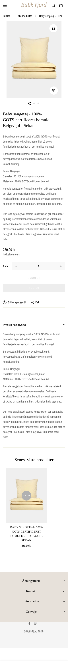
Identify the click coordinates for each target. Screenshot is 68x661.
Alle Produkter (25, 16)
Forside (6, 16)
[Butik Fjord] (34, 5)
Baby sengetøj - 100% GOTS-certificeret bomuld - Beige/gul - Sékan (26, 534)
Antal (5, 266)
